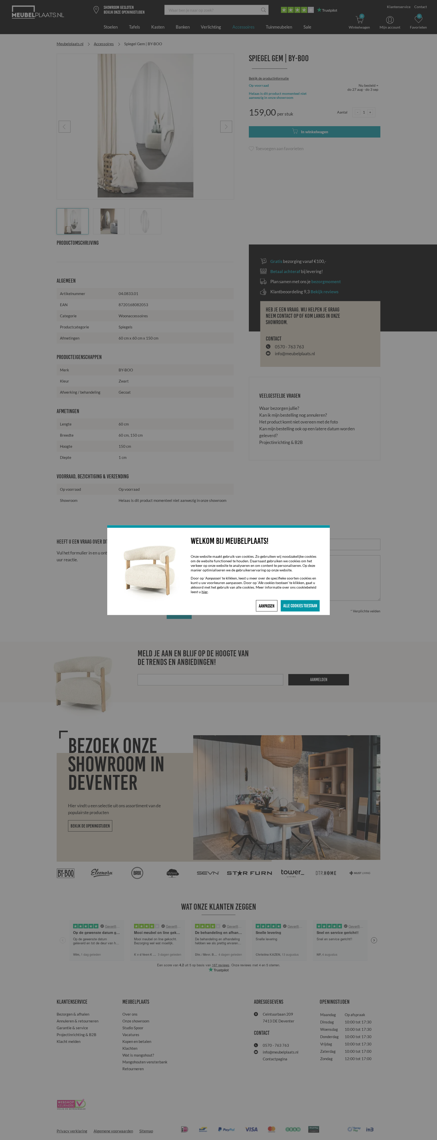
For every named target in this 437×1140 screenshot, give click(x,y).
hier (205, 591)
